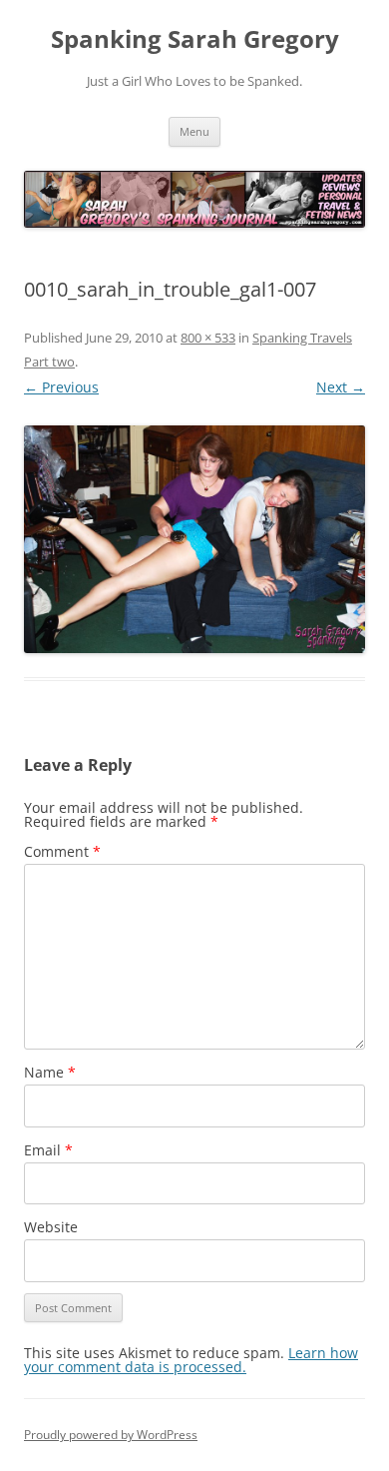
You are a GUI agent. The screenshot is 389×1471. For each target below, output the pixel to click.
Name (50, 1072)
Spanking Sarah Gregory (195, 39)
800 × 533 (208, 338)
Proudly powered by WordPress (110, 1434)
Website (51, 1226)
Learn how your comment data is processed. (191, 1359)
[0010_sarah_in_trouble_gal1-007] (194, 539)
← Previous (61, 386)
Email (48, 1149)
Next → (340, 386)
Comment (62, 851)
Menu (194, 131)
